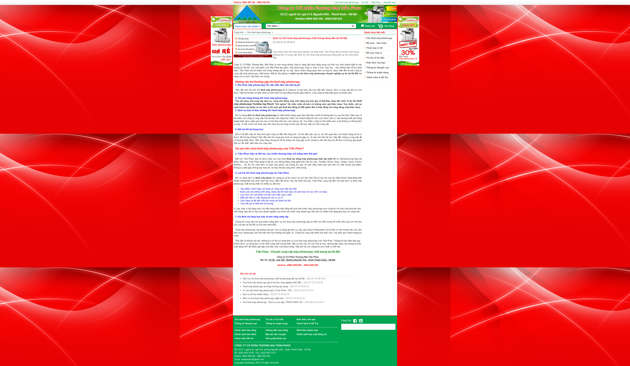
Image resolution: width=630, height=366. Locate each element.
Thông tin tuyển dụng (377, 72)
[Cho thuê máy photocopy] (221, 40)
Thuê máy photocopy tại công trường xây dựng (265, 286)
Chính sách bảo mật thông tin (312, 334)
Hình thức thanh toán (307, 330)
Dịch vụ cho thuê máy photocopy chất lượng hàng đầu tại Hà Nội (274, 278)
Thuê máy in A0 (374, 48)
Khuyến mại (389, 2)
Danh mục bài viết (374, 32)
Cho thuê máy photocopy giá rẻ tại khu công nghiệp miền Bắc (272, 282)
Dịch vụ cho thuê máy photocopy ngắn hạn (263, 298)
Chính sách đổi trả (244, 338)
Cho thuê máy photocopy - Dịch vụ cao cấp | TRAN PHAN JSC (273, 302)
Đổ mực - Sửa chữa (376, 43)
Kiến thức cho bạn (375, 62)
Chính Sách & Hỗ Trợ (377, 77)
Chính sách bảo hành (245, 334)
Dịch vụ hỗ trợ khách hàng (255, 294)
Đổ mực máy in (374, 53)
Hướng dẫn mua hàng (277, 330)
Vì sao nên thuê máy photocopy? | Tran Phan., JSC (267, 290)
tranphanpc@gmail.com (252, 359)
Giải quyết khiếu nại (276, 338)
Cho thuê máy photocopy (347, 2)
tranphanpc (249, 362)
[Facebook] (354, 321)
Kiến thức (376, 2)
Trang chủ (369, 26)
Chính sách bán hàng (245, 330)
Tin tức (365, 2)
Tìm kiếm (272, 26)
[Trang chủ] (247, 14)
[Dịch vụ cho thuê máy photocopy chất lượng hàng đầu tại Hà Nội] (253, 47)
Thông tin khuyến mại (377, 67)
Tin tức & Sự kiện (375, 58)
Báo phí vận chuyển (276, 334)
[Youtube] (360, 321)
